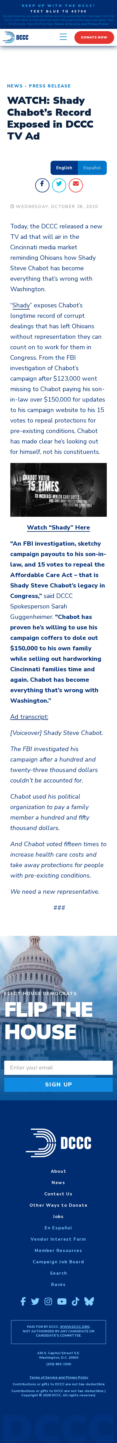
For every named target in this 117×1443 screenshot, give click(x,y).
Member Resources (58, 1250)
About (58, 1171)
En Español (58, 1228)
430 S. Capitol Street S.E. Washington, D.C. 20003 (58, 1355)
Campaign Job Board (58, 1262)
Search (58, 1273)
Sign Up (59, 1084)
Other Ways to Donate (59, 1205)
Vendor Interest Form (58, 1239)
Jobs (58, 1216)
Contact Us (58, 1194)
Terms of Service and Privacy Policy (58, 1377)
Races (58, 1284)
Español (92, 168)
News (15, 86)
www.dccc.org (74, 1326)
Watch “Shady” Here (58, 527)
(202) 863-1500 (58, 1364)
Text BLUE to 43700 (58, 11)
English (64, 168)
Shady (21, 305)
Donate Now (94, 37)
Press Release (50, 86)
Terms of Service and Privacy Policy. (81, 24)
